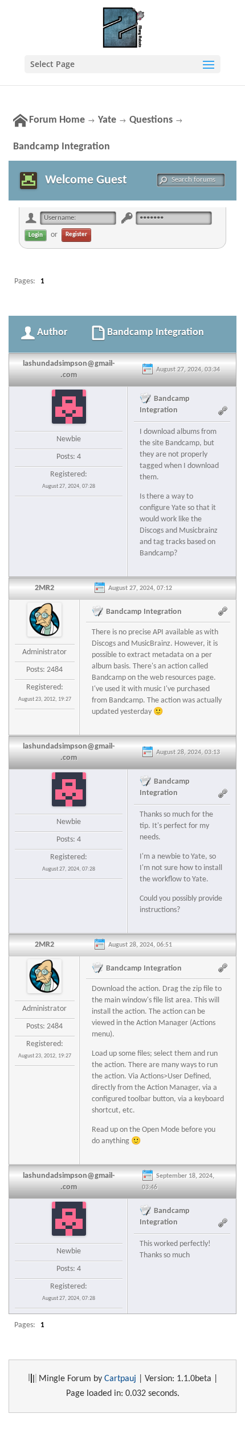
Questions (151, 120)
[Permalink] (224, 410)
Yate (107, 120)
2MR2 (44, 588)
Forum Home (57, 120)
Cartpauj (120, 1378)
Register (76, 235)
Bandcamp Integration (61, 146)
